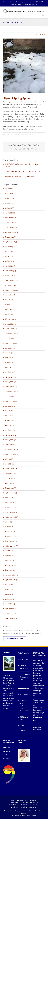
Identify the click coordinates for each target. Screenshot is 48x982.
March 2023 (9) (10, 372)
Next (41, 34)
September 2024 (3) (11, 290)
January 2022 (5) (10, 440)
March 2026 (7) (10, 213)
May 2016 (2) (9, 594)
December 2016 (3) (11, 570)
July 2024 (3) (9, 300)
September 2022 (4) (11, 401)
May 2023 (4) (9, 362)
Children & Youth (14, 802)
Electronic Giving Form (24, 667)
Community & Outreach (30, 802)
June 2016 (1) (9, 589)
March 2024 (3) (10, 314)
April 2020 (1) (9, 483)
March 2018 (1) (10, 531)
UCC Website (24, 695)
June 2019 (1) (9, 498)
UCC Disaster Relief (24, 718)
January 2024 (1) (10, 324)
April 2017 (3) (9, 560)
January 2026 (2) (10, 222)
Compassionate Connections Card (24, 677)
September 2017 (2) (11, 546)
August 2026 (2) (10, 189)
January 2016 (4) (10, 613)
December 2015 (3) (11, 618)
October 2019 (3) (10, 488)
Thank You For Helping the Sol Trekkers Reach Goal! (22, 171)
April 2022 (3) (9, 425)
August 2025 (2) (10, 247)
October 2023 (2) (10, 338)
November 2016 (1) (11, 575)
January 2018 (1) (10, 536)
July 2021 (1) (9, 459)
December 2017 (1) (11, 541)
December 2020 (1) (11, 469)
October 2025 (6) (10, 237)
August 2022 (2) (10, 406)
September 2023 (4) (11, 343)
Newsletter (14, 807)
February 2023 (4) (11, 377)
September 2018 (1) (11, 517)
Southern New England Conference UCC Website (24, 706)
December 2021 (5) (11, 445)
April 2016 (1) (9, 599)
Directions (7, 758)
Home (12, 800)
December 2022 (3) (11, 387)
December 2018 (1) (11, 512)
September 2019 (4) (11, 493)
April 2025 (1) (9, 261)
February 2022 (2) (10, 435)
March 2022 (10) (10, 430)
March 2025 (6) (10, 266)
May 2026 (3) (9, 203)
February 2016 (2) (10, 609)
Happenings (33, 805)
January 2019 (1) (10, 507)
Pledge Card (24, 659)
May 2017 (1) (9, 556)
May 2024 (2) (9, 304)
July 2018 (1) (9, 522)
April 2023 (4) (9, 367)
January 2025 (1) (10, 276)
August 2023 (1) (10, 348)
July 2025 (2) (9, 251)
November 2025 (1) (11, 232)
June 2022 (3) (9, 416)
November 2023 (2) (11, 333)
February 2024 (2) (11, 319)
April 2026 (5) (9, 208)
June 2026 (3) (9, 198)
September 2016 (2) (11, 580)
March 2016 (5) (10, 604)
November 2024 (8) (11, 285)
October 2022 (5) (10, 396)
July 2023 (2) (9, 353)
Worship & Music (22, 800)
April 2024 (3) (9, 309)
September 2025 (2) (11, 242)
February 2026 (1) (10, 218)
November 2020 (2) (11, 473)
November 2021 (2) (11, 449)
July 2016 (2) (9, 585)
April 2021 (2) (9, 464)
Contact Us (32, 807)
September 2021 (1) (11, 454)
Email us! (6, 747)
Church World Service (22, 728)
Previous (35, 34)
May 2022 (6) (9, 420)
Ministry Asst (8, 134)
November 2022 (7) (11, 391)
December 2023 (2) (11, 329)
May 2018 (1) (9, 527)
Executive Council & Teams (18, 805)
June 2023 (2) (9, 358)
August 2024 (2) (10, 295)
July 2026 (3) (9, 193)
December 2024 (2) (11, 280)
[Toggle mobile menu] (43, 15)
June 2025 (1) (9, 256)
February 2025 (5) (10, 271)
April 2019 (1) (9, 502)
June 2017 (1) (9, 551)
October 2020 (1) (10, 478)
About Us (33, 800)
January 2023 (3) (10, 382)
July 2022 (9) (9, 411)
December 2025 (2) (11, 227)
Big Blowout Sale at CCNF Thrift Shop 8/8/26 (20, 176)
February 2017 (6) (10, 565)
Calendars (23, 807)
